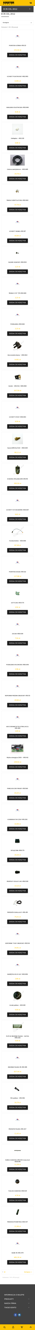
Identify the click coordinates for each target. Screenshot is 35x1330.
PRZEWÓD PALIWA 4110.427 (17, 1129)
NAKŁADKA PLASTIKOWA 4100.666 (17, 107)
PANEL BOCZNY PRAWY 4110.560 (17, 788)
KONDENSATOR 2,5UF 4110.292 (17, 819)
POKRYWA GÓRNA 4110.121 (17, 45)
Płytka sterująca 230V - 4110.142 (17, 758)
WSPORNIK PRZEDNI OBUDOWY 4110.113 (17, 696)
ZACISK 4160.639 (17, 634)
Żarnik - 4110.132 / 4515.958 (17, 386)
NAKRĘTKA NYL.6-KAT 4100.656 (17, 974)
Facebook (15, 1315)
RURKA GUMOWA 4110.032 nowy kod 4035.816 (17, 1161)
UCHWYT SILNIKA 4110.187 (17, 231)
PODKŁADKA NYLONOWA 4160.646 (17, 665)
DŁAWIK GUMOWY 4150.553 (17, 262)
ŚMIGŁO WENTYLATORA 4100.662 (17, 200)
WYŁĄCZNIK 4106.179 (17, 850)
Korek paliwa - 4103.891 (17, 1005)
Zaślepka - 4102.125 (17, 138)
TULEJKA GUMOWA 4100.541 (17, 1191)
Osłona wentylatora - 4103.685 (17, 169)
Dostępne (17, 23)
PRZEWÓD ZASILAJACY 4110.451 (17, 912)
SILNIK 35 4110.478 (17, 1253)
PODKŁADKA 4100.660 (17, 324)
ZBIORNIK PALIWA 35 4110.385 (17, 1067)
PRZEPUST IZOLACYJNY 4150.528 (17, 881)
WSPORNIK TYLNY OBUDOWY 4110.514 (17, 943)
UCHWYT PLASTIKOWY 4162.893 (17, 76)
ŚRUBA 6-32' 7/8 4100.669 (17, 293)
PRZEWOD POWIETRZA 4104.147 (17, 1222)
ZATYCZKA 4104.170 (17, 603)
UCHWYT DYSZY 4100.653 (17, 417)
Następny (28, 1272)
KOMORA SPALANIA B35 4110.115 (17, 479)
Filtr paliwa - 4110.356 (17, 1098)
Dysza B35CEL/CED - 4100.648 (17, 448)
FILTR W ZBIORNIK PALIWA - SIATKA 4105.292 (17, 1037)
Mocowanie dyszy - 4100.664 (17, 355)
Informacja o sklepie (14, 1295)
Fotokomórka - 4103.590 (17, 541)
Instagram (19, 1315)
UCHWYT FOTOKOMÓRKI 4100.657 (17, 510)
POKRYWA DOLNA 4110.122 (17, 572)
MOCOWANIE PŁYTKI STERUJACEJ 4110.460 (17, 727)
